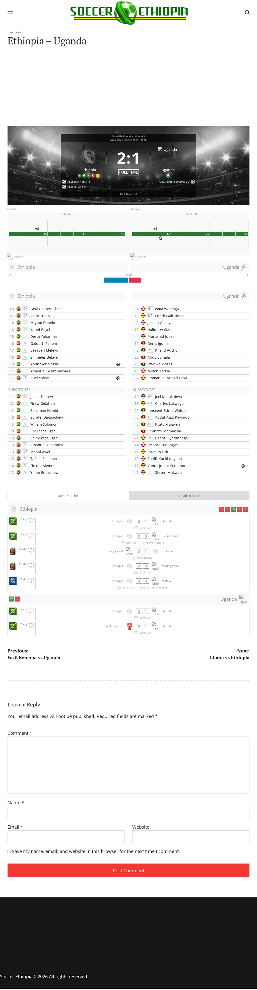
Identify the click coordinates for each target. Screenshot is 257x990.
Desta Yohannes (43, 336)
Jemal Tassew (41, 396)
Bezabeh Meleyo (44, 350)
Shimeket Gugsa (43, 438)
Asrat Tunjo (40, 315)
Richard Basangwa (163, 444)
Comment (20, 733)
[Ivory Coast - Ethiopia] (128, 553)
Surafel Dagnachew (46, 417)
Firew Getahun (42, 403)
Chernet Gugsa (42, 431)
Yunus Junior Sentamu (166, 465)
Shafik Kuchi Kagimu (165, 458)
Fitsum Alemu (41, 465)
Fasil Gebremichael (46, 308)
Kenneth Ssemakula (164, 431)
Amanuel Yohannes (46, 444)
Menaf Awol (40, 451)
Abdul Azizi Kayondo (172, 417)
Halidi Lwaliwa (160, 329)
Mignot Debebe (43, 322)
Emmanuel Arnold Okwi (167, 377)
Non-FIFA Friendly (122, 136)
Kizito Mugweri (167, 424)
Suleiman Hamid (44, 410)
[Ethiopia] (89, 161)
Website (140, 827)
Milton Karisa (159, 371)
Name (16, 803)
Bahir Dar (115, 140)
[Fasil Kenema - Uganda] (128, 628)
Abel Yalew (39, 377)
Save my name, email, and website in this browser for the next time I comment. (96, 851)
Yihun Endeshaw (44, 472)
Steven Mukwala (168, 472)
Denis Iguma (158, 343)
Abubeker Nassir (44, 364)
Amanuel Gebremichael (50, 371)
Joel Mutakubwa (168, 396)
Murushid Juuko (161, 336)
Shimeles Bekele (44, 357)
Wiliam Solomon (43, 424)
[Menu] (10, 12)
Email (15, 827)
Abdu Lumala (159, 357)
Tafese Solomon (43, 458)
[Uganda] (168, 161)
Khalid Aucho (166, 350)
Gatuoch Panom (43, 343)
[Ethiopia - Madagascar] (128, 568)
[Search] (247, 12)
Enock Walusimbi (169, 315)
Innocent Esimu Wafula (167, 410)
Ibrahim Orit (158, 451)
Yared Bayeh (40, 329)
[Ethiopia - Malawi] (128, 583)
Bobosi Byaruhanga (171, 438)
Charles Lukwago (169, 403)
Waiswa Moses (160, 364)
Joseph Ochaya (160, 322)
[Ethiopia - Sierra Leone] (128, 538)
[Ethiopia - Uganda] (128, 523)
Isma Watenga (167, 308)
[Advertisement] (128, 88)
